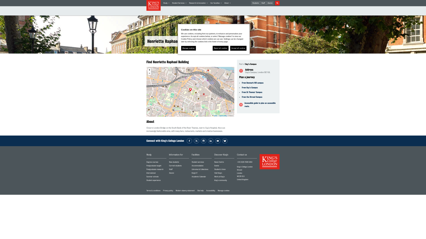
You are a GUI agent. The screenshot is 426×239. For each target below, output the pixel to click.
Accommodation (202, 166)
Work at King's (224, 177)
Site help (200, 191)
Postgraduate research (156, 170)
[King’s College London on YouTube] (217, 141)
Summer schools (156, 177)
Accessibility (210, 191)
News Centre (224, 162)
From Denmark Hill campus (252, 82)
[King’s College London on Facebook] (189, 141)
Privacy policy (168, 191)
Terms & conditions (153, 191)
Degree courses (156, 162)
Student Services (180, 3)
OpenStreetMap (223, 116)
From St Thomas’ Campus (252, 92)
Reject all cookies (220, 48)
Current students (179, 166)
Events (224, 166)
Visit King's (224, 173)
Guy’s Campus (250, 64)
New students (179, 162)
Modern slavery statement (185, 191)
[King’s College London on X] (196, 141)
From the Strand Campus (252, 96)
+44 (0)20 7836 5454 (244, 162)
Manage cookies (223, 191)
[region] (214, 39)
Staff (263, 3)
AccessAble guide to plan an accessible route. (260, 105)
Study (167, 3)
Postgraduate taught (156, 166)
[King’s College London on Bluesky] (225, 141)
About (228, 3)
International (156, 173)
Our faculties (216, 3)
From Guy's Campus (250, 87)
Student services (202, 162)
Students (255, 3)
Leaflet (215, 116)
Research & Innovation (199, 3)
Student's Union (224, 170)
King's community (224, 180)
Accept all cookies (238, 48)
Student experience (156, 180)
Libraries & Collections (202, 170)
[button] (190, 90)
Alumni (270, 3)
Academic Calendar (202, 177)
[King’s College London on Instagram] (203, 141)
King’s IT (202, 173)
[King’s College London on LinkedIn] (210, 141)
